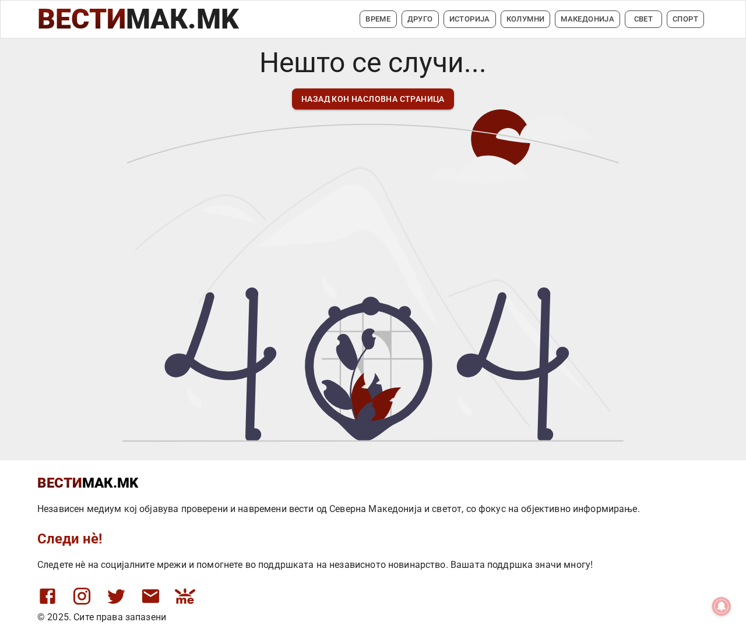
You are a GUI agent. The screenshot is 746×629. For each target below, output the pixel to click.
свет (643, 19)
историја (469, 19)
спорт (685, 19)
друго (420, 19)
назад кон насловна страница (373, 99)
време (377, 19)
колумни (525, 19)
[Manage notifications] (721, 606)
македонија (587, 19)
